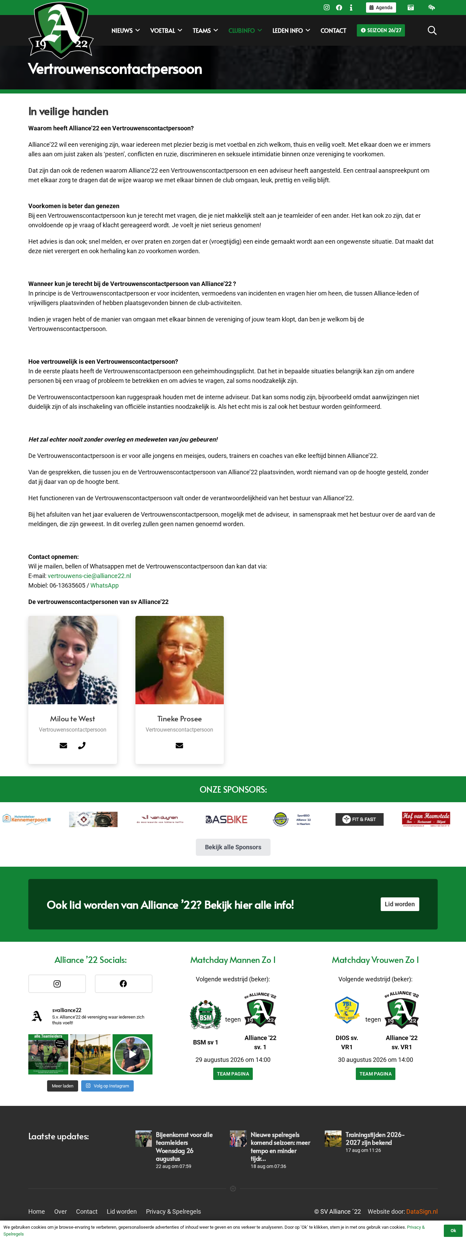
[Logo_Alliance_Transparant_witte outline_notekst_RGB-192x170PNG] (61, 30)
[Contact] (351, 7)
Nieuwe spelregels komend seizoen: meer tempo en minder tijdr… (280, 1146)
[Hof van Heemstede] (400, 819)
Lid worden (122, 1211)
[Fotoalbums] (411, 7)
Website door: (403, 1211)
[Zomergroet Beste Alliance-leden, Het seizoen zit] (132, 1054)
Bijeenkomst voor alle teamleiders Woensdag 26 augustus (184, 1146)
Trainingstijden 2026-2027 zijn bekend (375, 1138)
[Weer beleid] (431, 7)
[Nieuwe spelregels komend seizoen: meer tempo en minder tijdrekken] (238, 1138)
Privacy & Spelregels (173, 1211)
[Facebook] (339, 7)
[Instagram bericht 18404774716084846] (48, 1054)
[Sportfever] (266, 819)
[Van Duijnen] (133, 819)
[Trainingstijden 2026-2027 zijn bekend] (333, 1138)
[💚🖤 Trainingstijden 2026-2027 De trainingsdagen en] (90, 1054)
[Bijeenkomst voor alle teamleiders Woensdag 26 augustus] (143, 1138)
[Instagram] (327, 7)
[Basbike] (200, 819)
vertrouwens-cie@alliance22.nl (89, 575)
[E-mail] (63, 745)
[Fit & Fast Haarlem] (333, 819)
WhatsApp (104, 585)
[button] (432, 30)
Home (36, 1211)
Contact (87, 1211)
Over (60, 1211)
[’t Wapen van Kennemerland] (67, 819)
